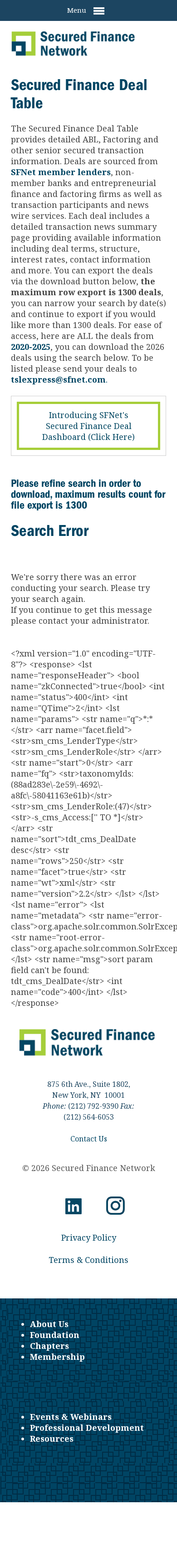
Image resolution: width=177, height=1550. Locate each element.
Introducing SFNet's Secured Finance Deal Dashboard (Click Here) (88, 425)
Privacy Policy (88, 1237)
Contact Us (88, 1139)
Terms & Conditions (88, 1259)
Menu (77, 10)
